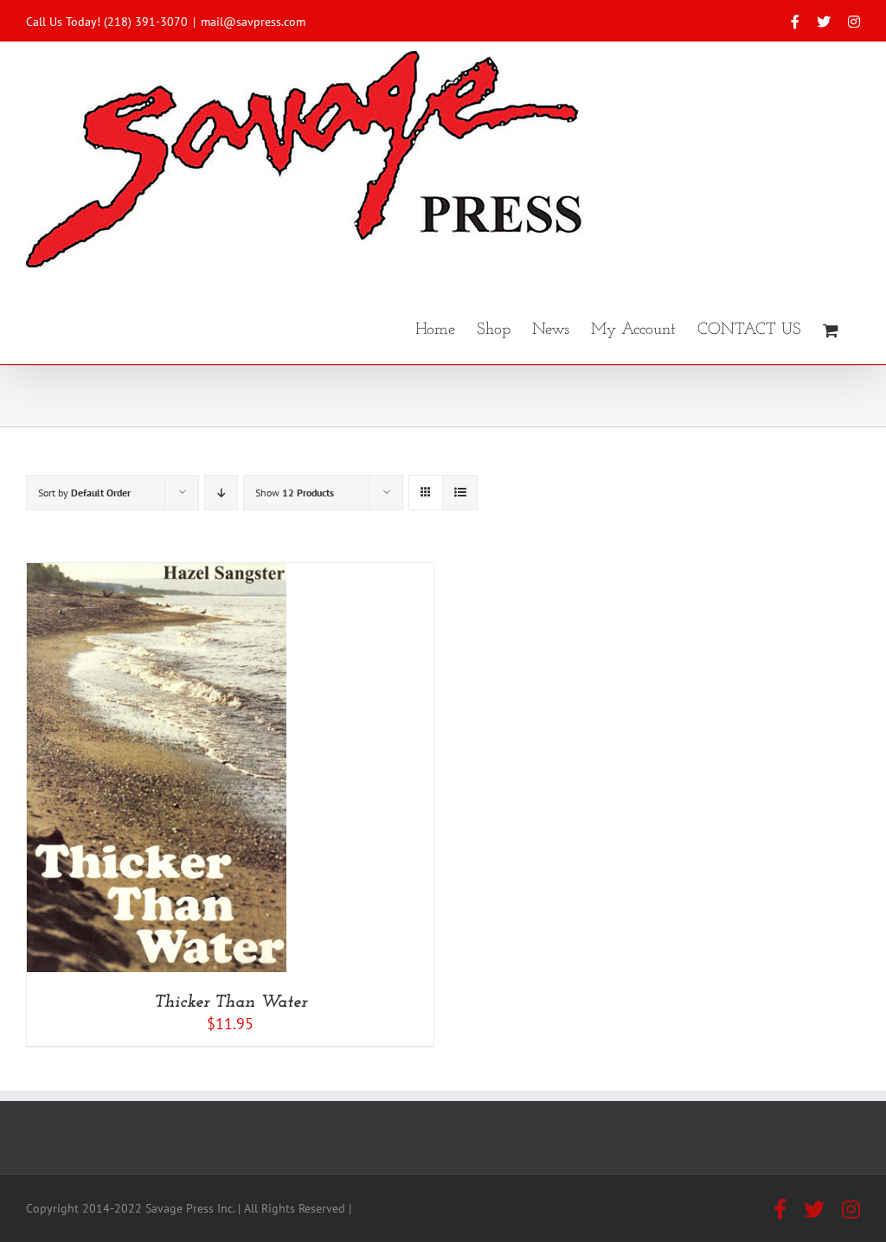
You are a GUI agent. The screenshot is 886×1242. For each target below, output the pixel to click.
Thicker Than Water (230, 1002)
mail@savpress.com (253, 21)
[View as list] (460, 492)
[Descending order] (221, 492)
